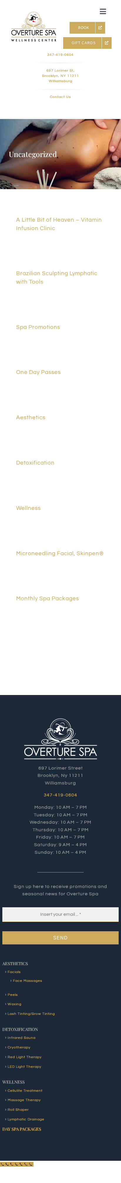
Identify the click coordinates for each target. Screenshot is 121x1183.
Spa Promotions (38, 327)
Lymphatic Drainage (26, 1119)
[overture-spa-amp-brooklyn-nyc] (33, 14)
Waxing (14, 1004)
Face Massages (27, 981)
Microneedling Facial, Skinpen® (60, 553)
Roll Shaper (18, 1110)
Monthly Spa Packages (47, 598)
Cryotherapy (19, 1047)
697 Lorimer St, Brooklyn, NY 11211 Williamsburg (60, 76)
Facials (14, 972)
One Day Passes (38, 372)
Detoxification (35, 463)
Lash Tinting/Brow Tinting (31, 1014)
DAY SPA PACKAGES (21, 1129)
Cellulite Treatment (25, 1091)
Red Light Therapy (25, 1057)
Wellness (28, 508)
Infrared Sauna (22, 1038)
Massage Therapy (24, 1100)
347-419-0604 (60, 55)
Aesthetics (31, 417)
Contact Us (60, 97)
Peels (13, 995)
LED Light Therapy (24, 1067)
